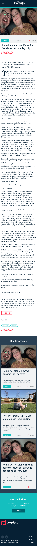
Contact (31, 542)
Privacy (31, 539)
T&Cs (30, 536)
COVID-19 (14, 325)
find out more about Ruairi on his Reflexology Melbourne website (18, 306)
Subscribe (7, 313)
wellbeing (5, 325)
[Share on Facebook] (3, 53)
